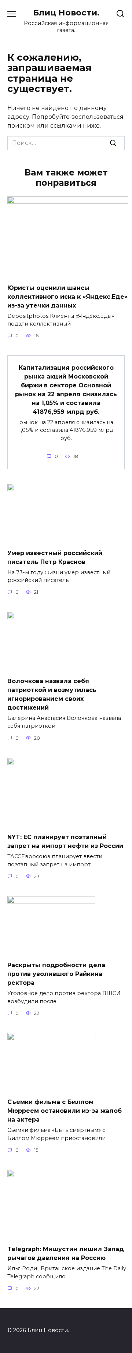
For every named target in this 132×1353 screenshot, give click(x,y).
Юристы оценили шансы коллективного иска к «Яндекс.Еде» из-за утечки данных (67, 296)
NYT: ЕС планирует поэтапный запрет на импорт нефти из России (65, 841)
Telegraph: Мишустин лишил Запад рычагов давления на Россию (65, 1253)
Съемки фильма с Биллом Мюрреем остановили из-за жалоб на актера (64, 1110)
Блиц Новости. (66, 12)
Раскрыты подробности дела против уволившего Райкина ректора (56, 974)
